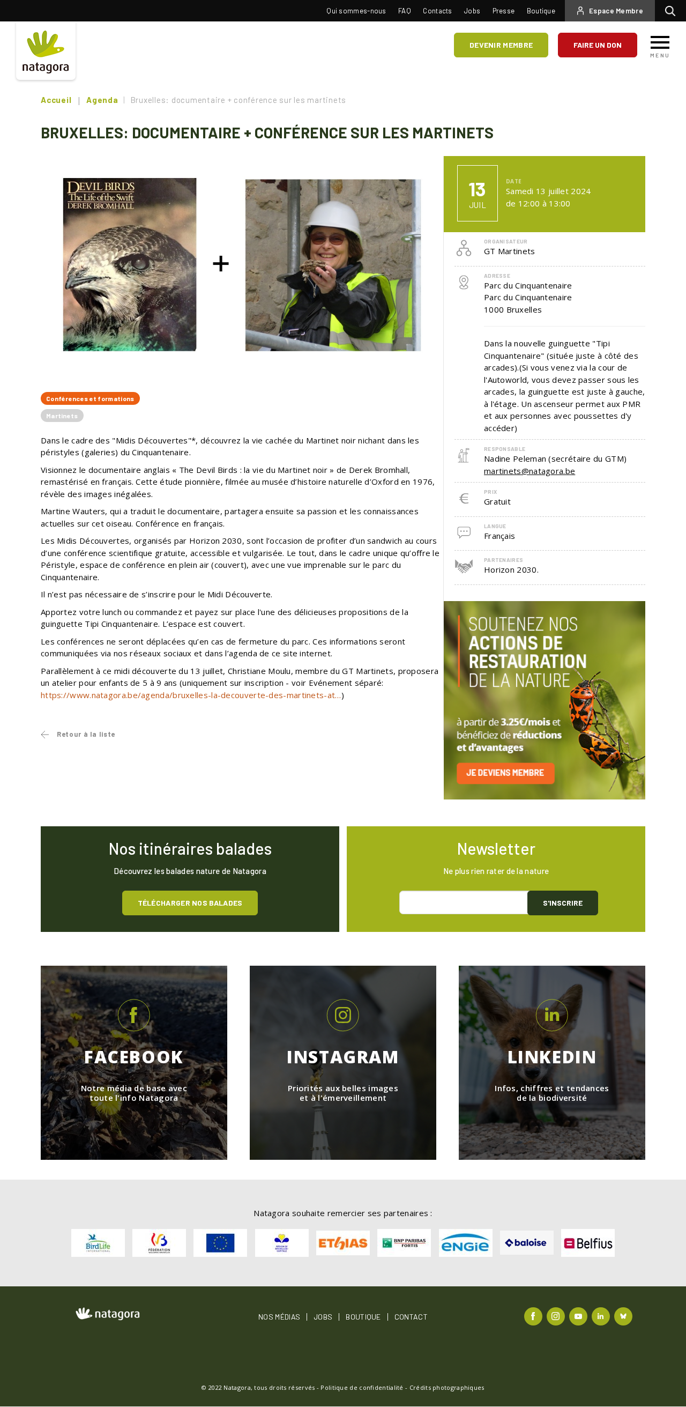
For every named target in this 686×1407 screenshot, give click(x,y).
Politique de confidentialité (361, 1387)
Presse (504, 10)
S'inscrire (563, 902)
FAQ (404, 10)
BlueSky (624, 1315)
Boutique (541, 10)
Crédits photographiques (446, 1387)
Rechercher (673, 10)
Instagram (557, 1315)
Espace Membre (616, 10)
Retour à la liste (86, 734)
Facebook (534, 1315)
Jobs (472, 10)
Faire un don (597, 44)
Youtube (579, 1315)
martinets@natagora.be (529, 470)
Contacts (437, 10)
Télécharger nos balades (190, 902)
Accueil (56, 100)
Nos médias (279, 1317)
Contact (411, 1317)
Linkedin (602, 1315)
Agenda (102, 100)
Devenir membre (501, 44)
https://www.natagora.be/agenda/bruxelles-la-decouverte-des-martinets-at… (191, 695)
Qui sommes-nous (356, 10)
